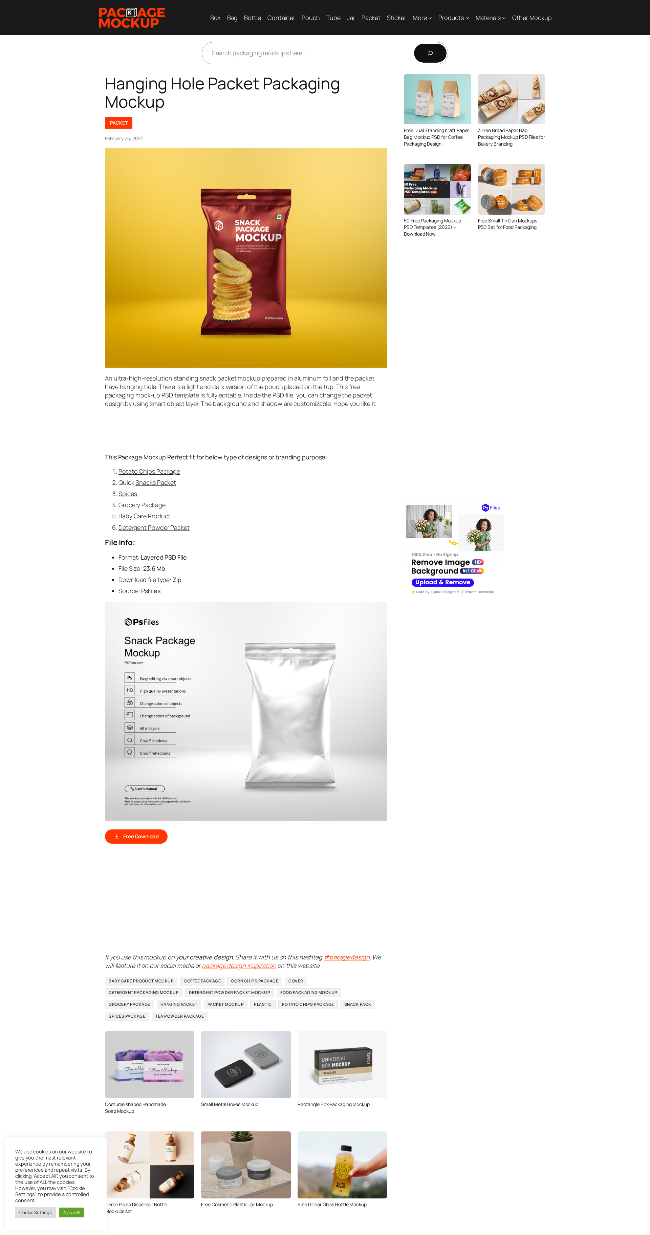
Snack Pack (357, 1004)
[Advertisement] (228, 430)
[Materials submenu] (504, 18)
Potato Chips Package (149, 471)
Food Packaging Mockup (309, 992)
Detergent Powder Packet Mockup (229, 992)
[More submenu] (430, 18)
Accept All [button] (71, 1212)
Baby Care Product (144, 516)
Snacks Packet (155, 482)
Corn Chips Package (254, 981)
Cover (295, 981)
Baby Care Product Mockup (141, 981)
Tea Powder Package (179, 1016)
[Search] (430, 53)
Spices (127, 494)
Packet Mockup (226, 1004)
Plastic (263, 1004)
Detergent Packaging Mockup (144, 992)
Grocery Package (142, 505)
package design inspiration (239, 965)
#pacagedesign (347, 957)
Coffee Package (202, 981)
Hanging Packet (178, 1004)
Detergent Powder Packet (154, 527)
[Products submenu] (467, 18)
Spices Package (127, 1016)
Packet (118, 123)
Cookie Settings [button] (35, 1212)
